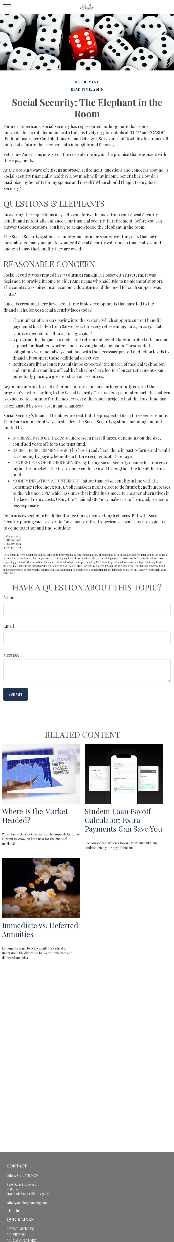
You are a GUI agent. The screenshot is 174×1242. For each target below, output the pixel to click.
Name (8, 597)
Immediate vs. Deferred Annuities (40, 929)
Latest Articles (20, 1229)
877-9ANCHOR (27, 1175)
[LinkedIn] (17, 1210)
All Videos (16, 1234)
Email (8, 626)
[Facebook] (10, 1210)
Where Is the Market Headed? (35, 815)
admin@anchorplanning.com (27, 1203)
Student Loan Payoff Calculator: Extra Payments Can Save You (123, 820)
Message (11, 655)
